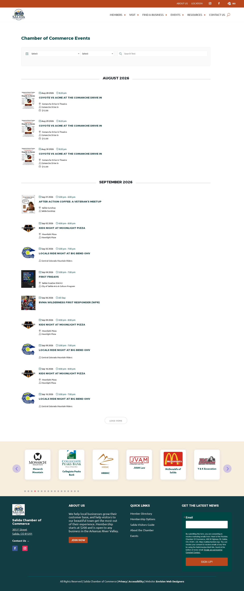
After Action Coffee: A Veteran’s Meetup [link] (70, 201)
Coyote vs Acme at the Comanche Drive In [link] (70, 97)
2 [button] (28, 491)
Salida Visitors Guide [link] (142, 524)
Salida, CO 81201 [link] (22, 533)
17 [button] (78, 491)
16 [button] (75, 491)
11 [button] (58, 491)
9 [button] (51, 491)
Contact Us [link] (217, 14)
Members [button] (116, 14)
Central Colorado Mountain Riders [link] (56, 260)
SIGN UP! (207, 562)
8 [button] (48, 491)
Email (189, 517)
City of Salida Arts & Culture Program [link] (58, 286)
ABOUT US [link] (182, 3)
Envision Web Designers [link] (170, 581)
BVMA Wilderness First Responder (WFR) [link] (69, 302)
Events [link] (175, 14)
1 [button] (25, 491)
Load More (116, 420)
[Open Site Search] (228, 14)
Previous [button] (16, 468)
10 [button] (55, 491)
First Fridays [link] (49, 276)
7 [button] (45, 491)
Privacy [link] (122, 581)
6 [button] (41, 491)
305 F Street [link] (19, 529)
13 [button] (65, 491)
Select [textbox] (35, 53)
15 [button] (71, 491)
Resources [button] (194, 14)
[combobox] (55, 54)
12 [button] (61, 491)
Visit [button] (132, 14)
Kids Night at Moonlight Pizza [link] (62, 227)
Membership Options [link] (142, 519)
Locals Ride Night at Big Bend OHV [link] (64, 253)
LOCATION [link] (197, 3)
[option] (37, 465)
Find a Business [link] (153, 14)
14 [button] (68, 491)
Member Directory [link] (141, 513)
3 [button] (32, 491)
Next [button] (227, 468)
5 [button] (38, 491)
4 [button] (35, 491)
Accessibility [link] (136, 581)
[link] (209, 3)
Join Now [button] (78, 540)
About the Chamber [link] (142, 530)
